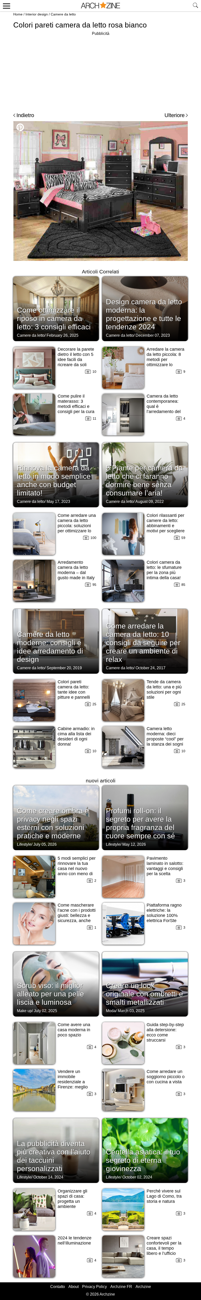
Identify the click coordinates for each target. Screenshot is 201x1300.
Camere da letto (63, 14)
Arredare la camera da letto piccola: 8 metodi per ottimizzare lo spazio (165, 359)
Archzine (143, 1287)
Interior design (36, 14)
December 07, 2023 (153, 335)
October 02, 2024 (137, 1177)
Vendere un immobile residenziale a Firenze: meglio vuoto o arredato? (75, 1082)
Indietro (25, 115)
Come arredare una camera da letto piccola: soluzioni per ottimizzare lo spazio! (77, 525)
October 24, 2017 (150, 668)
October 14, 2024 (48, 1177)
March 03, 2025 (131, 1011)
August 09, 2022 (149, 501)
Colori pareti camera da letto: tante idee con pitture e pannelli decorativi (74, 692)
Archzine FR (121, 1287)
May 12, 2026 (134, 844)
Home (18, 14)
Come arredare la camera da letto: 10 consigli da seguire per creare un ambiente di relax (143, 642)
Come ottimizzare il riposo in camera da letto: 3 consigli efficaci (54, 318)
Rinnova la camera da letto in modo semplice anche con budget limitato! (54, 480)
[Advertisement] (100, 71)
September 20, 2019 (64, 668)
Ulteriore (174, 115)
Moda (111, 1011)
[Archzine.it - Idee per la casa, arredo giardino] (100, 6)
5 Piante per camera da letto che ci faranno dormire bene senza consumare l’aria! (144, 480)
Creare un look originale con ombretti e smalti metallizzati (144, 993)
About (73, 1287)
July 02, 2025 (45, 1011)
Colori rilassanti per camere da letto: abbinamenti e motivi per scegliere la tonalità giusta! (166, 525)
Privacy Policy (94, 1287)
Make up (24, 1011)
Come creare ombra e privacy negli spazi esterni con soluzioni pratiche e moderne (53, 823)
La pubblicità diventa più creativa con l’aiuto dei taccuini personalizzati (53, 1156)
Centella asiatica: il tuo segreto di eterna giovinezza (143, 1160)
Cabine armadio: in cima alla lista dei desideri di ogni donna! (76, 736)
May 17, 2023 (58, 501)
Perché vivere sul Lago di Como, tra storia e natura (164, 1196)
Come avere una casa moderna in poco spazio (74, 1029)
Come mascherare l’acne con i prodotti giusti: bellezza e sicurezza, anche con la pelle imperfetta (77, 918)
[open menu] (6, 5)
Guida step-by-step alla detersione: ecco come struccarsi (165, 1032)
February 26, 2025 (62, 335)
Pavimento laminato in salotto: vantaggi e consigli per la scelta (165, 866)
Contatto (57, 1287)
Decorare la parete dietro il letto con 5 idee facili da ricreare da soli (76, 357)
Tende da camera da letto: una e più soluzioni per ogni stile (164, 689)
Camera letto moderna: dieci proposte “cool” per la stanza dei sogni (165, 736)
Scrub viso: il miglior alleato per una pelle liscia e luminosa (50, 993)
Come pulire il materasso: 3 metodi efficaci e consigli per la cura (76, 404)
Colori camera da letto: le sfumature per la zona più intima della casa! (164, 570)
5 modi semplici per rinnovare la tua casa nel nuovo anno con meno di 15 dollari (77, 868)
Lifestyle (24, 844)
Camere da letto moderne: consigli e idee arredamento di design (50, 646)
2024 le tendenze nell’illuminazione (74, 1240)
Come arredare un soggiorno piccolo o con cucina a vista (166, 1076)
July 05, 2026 (45, 844)
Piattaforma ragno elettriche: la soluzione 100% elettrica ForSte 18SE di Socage (164, 915)
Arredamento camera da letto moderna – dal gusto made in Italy (76, 570)
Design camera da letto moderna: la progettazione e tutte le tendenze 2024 (144, 314)
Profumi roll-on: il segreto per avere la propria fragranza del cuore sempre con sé (140, 823)
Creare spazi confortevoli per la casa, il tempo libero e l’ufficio (164, 1245)
